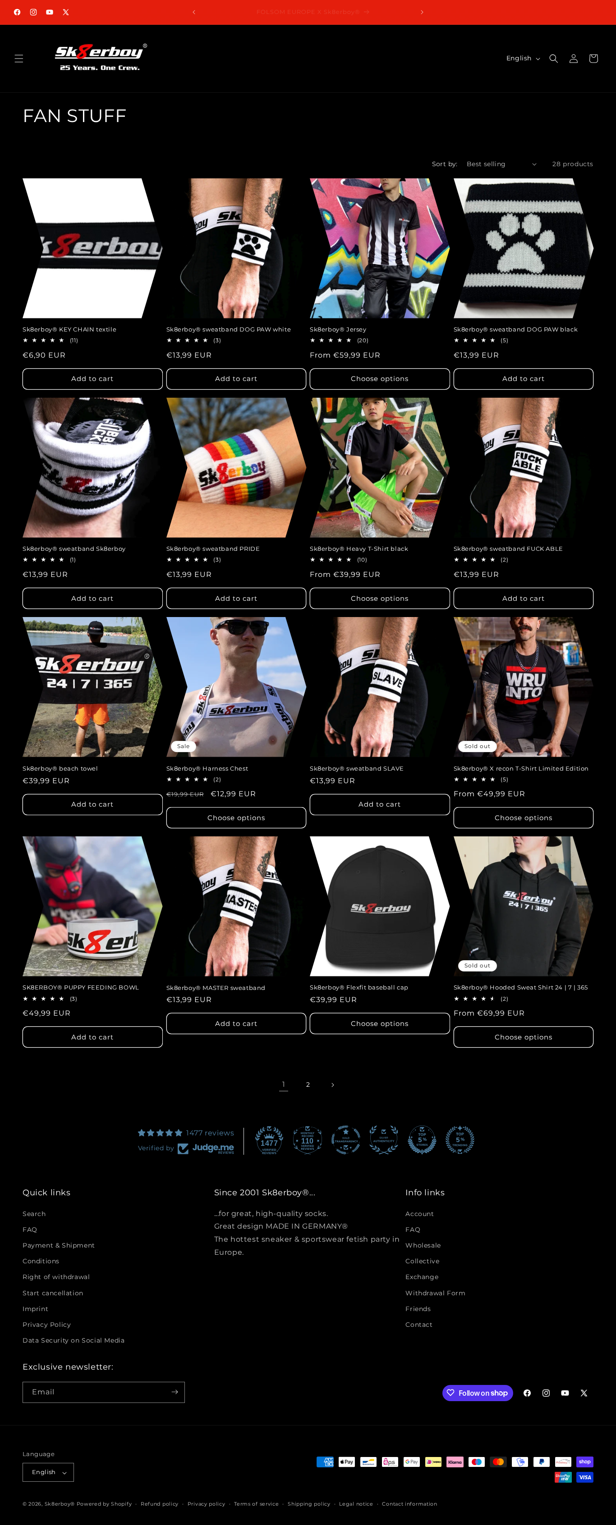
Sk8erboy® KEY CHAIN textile (69, 329)
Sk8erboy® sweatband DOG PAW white (228, 329)
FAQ (30, 1229)
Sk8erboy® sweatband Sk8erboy (74, 548)
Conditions (41, 1261)
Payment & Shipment (59, 1245)
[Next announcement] (422, 12)
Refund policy (160, 1504)
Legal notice (356, 1504)
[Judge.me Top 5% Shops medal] (422, 1140)
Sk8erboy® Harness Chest (207, 768)
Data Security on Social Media (73, 1340)
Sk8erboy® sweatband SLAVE (357, 768)
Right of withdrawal (56, 1277)
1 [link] (283, 1084)
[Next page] (332, 1085)
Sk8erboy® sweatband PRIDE (213, 548)
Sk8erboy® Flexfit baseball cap (359, 987)
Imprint (35, 1308)
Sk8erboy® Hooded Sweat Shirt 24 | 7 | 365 (521, 987)
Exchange (421, 1277)
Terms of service (256, 1504)
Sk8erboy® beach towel (60, 768)
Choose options (380, 378)
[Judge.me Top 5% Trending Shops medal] (460, 1140)
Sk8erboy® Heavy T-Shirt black (359, 548)
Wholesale (423, 1245)
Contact (418, 1325)
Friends (418, 1308)
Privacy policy (206, 1504)
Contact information (409, 1504)
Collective (422, 1261)
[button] (19, 58)
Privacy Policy (47, 1325)
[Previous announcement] (194, 12)
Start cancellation (53, 1293)
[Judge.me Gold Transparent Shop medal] (345, 1140)
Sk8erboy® (60, 1504)
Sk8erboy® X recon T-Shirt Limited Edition (521, 768)
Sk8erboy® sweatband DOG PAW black (516, 329)
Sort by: (445, 164)
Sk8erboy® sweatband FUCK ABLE (508, 548)
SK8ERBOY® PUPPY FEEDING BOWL (81, 987)
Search (34, 1213)
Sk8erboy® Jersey (338, 329)
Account (419, 1213)
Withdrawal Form (435, 1293)
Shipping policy (309, 1504)
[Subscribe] (174, 1391)
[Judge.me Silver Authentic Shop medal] (383, 1140)
